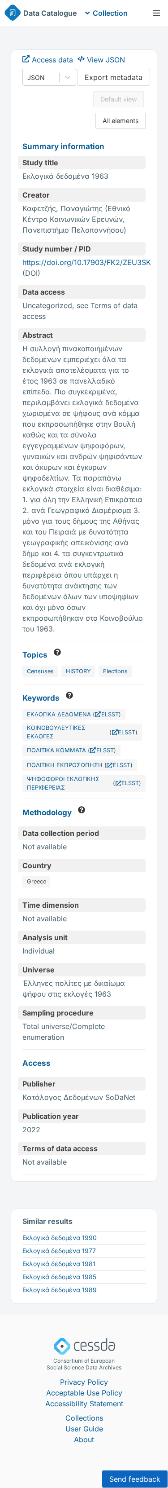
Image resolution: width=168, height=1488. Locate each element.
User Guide (84, 1428)
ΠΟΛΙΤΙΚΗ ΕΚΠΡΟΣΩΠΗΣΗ (65, 765)
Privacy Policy (84, 1382)
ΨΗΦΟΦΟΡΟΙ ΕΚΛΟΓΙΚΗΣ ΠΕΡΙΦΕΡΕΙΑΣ (63, 783)
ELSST (110, 714)
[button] (156, 13)
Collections (84, 1417)
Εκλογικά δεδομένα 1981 (58, 1263)
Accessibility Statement (84, 1403)
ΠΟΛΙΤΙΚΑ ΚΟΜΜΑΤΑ (56, 750)
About (84, 1439)
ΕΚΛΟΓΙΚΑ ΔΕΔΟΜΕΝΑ (59, 714)
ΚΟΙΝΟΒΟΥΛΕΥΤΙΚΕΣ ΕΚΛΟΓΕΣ (56, 732)
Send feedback (134, 1479)
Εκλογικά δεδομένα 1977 (59, 1250)
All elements (121, 120)
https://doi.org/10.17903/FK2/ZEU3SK (86, 262)
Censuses (40, 671)
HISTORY (78, 671)
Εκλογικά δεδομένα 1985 (59, 1276)
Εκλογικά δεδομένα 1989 (59, 1290)
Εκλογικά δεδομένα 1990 (59, 1237)
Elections (115, 671)
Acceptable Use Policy (84, 1392)
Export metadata (113, 77)
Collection (110, 13)
